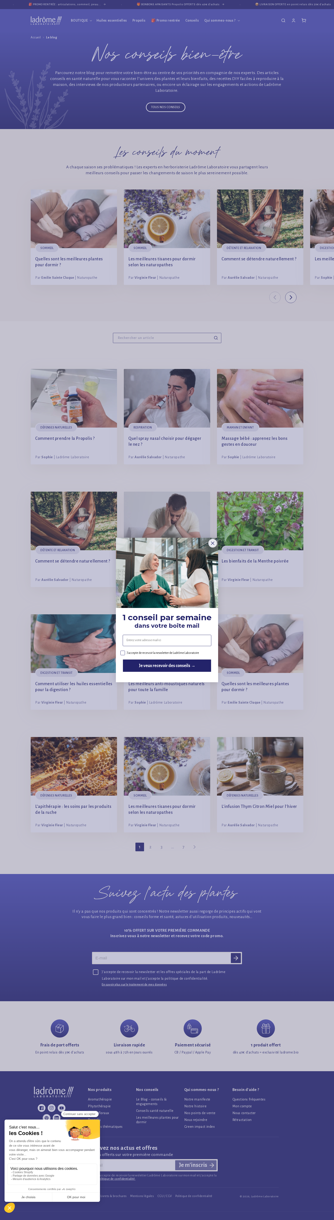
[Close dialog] (212, 543)
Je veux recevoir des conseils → (167, 665)
